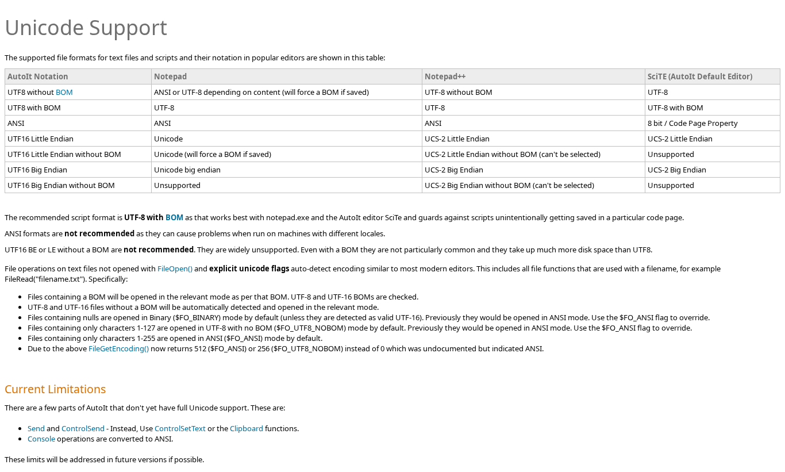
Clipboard (246, 428)
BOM (64, 92)
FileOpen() (175, 268)
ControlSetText (180, 428)
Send (36, 428)
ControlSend (83, 428)
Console (41, 438)
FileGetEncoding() (118, 348)
